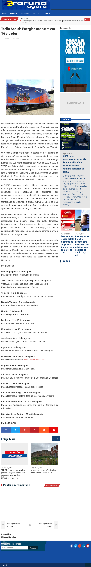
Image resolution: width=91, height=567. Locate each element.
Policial (36, 13)
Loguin (5, 565)
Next (58, 438)
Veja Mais (9, 439)
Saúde (65, 119)
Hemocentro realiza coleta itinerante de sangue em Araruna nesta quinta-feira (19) (67, 244)
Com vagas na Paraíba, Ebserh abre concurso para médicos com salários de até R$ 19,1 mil (82, 246)
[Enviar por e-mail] (54, 430)
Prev (54, 438)
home (4, 13)
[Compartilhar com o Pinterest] (34, 430)
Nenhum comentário (12, 38)
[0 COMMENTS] (29, 18)
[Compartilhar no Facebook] (6, 430)
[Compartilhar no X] (15, 430)
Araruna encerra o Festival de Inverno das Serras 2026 (43, 471)
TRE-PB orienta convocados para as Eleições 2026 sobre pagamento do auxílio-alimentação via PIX (13, 474)
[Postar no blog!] (44, 430)
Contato (46, 13)
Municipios (25, 13)
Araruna (13, 13)
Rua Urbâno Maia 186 (34, 360)
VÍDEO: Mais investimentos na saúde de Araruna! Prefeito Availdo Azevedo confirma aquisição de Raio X (74, 164)
